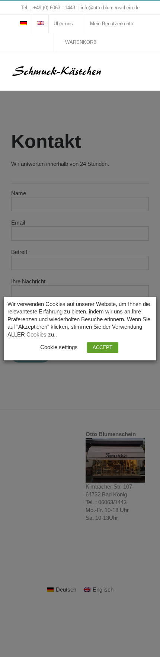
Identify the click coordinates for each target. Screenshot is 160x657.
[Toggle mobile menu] (146, 67)
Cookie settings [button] (59, 347)
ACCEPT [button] (102, 347)
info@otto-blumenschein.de (110, 7)
